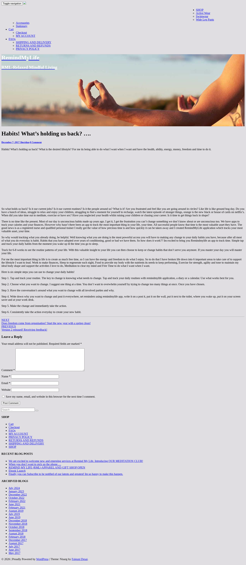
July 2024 (14, 488)
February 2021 (17, 507)
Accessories (22, 22)
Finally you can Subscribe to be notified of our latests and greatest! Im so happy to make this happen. (66, 474)
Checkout (21, 32)
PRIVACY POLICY (28, 48)
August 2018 (16, 533)
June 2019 (14, 517)
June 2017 (14, 549)
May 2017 (14, 553)
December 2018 (18, 520)
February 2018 (17, 536)
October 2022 (16, 497)
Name (5, 376)
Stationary (21, 26)
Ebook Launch (17, 470)
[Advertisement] (154, 12)
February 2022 (17, 501)
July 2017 (14, 546)
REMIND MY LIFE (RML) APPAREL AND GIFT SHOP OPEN (47, 467)
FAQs (12, 39)
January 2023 (16, 491)
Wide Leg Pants (205, 19)
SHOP (199, 9)
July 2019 (14, 514)
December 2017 (18, 540)
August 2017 (16, 543)
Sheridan (24, 142)
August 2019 (16, 510)
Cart (11, 29)
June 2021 (14, 504)
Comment (8, 370)
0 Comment (36, 142)
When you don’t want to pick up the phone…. (35, 464)
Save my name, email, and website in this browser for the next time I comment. (50, 396)
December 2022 (18, 494)
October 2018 (16, 527)
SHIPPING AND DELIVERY (33, 42)
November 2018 (18, 523)
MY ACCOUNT (25, 35)
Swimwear (202, 16)
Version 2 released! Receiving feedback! (24, 328)
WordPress (42, 559)
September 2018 (18, 530)
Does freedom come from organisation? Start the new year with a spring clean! (46, 321)
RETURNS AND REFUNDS (33, 45)
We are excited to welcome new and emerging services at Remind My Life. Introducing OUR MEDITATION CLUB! (76, 461)
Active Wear (203, 13)
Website (5, 389)
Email (5, 383)
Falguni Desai (80, 559)
